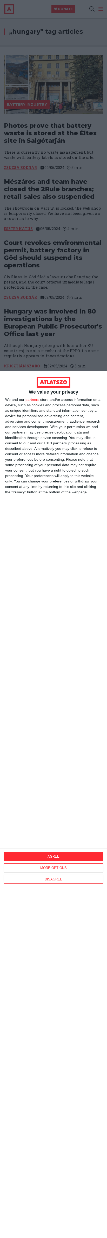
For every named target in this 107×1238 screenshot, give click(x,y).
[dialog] (53, 804)
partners (32, 399)
